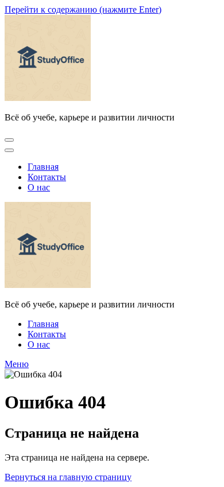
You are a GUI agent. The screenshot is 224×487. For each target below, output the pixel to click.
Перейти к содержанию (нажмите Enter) (83, 9)
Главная (43, 167)
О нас (39, 187)
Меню (17, 364)
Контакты (47, 177)
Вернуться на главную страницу (68, 477)
